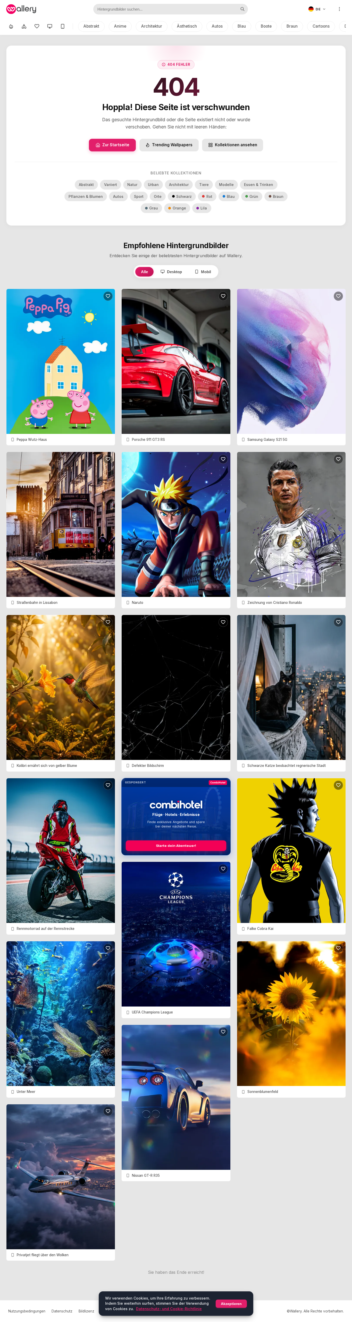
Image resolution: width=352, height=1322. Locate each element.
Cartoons (321, 26)
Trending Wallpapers (172, 144)
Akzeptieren (231, 1304)
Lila (203, 208)
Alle (144, 272)
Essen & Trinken (258, 184)
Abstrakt (91, 26)
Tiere (204, 184)
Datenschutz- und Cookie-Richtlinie (169, 1309)
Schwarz (184, 196)
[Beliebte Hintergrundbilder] (11, 26)
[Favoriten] (37, 26)
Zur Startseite (115, 144)
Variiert (110, 184)
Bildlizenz (86, 1311)
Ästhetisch (187, 26)
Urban (153, 184)
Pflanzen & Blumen (86, 196)
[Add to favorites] (108, 296)
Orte (158, 196)
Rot (209, 196)
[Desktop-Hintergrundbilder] (50, 26)
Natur (132, 184)
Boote (266, 26)
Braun (292, 26)
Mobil (206, 272)
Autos (217, 26)
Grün (253, 196)
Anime (120, 26)
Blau (242, 26)
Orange (179, 208)
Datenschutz (62, 1311)
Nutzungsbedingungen (26, 1311)
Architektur (151, 26)
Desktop (174, 272)
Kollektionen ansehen (236, 144)
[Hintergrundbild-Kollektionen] (24, 26)
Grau (153, 208)
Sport (139, 196)
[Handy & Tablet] (63, 26)
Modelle (226, 184)
